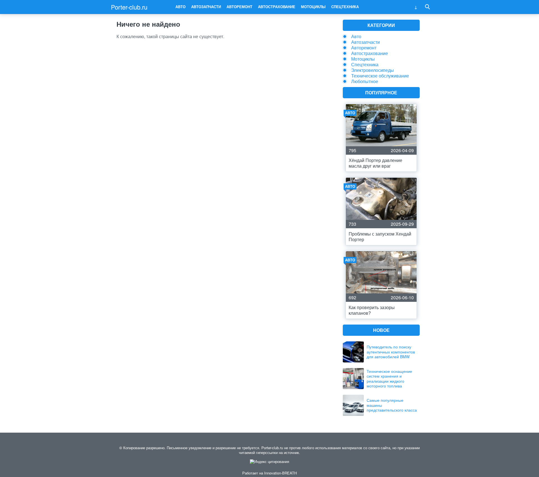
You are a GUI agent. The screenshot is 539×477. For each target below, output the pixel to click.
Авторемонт (239, 6)
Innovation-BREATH (280, 473)
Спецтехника (345, 6)
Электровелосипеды (372, 70)
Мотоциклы (313, 6)
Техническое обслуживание (380, 75)
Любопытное (364, 81)
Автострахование (276, 6)
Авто (180, 6)
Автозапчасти (206, 6)
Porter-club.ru (129, 7)
